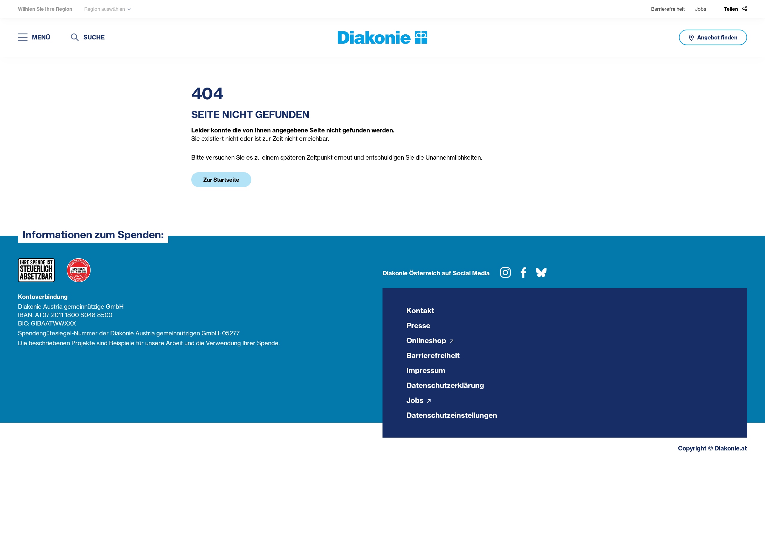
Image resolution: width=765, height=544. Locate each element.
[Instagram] (505, 275)
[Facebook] (523, 275)
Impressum (425, 370)
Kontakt (420, 310)
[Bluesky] (541, 275)
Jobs (700, 9)
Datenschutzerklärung (445, 385)
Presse (418, 325)
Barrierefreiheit (668, 9)
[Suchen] (75, 38)
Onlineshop (427, 340)
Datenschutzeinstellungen (451, 415)
